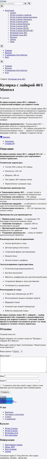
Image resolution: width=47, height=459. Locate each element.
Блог (7, 57)
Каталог (8, 53)
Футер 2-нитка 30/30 (19, 26)
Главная (8, 50)
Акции (13, 13)
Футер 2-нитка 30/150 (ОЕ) (21, 30)
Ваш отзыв (5, 356)
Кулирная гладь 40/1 (18, 35)
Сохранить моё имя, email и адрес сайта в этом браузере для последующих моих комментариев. (21, 386)
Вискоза (13, 37)
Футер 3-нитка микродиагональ (23, 17)
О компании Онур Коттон (16, 55)
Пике (12, 42)
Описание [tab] (9, 141)
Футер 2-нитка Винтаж (20, 24)
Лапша (13, 39)
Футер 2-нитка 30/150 (19, 28)
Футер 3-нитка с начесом (20, 15)
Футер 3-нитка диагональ (21, 19)
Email (3, 381)
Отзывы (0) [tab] (10, 143)
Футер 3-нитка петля (19, 22)
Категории (9, 10)
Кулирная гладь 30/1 (18, 33)
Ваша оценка (6, 351)
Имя (2, 376)
